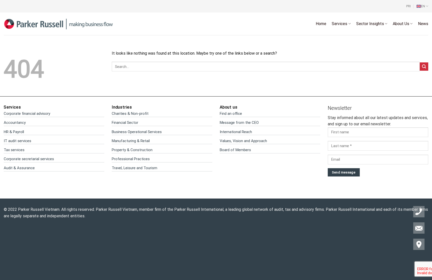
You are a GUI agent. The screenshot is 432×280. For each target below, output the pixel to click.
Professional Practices (131, 159)
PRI (408, 6)
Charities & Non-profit (130, 113)
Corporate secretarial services (29, 159)
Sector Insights (370, 23)
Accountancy (15, 122)
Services (339, 23)
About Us (401, 23)
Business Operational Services (137, 132)
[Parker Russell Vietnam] (59, 24)
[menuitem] (422, 6)
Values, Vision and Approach (243, 141)
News (423, 23)
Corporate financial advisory (27, 113)
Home (321, 23)
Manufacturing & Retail (131, 141)
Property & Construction (132, 150)
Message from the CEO (239, 122)
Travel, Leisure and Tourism (134, 168)
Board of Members (235, 150)
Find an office (231, 113)
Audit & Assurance (19, 168)
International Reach (236, 132)
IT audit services (17, 141)
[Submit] (424, 66)
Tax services (14, 150)
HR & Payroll (14, 132)
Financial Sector (125, 122)
